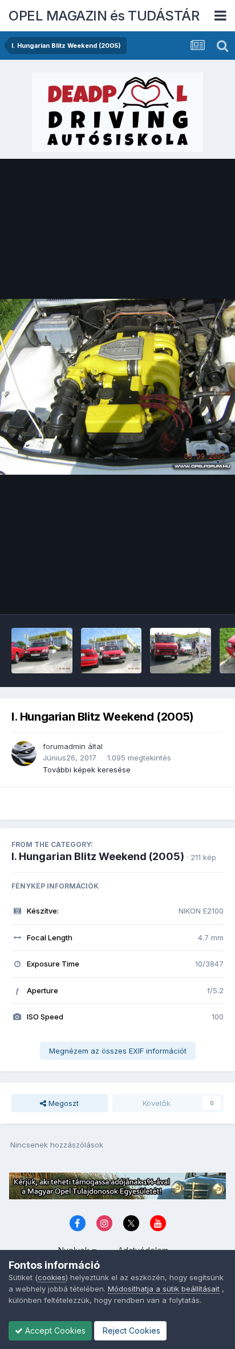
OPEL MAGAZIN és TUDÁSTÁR (104, 15)
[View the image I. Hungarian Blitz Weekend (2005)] (41, 650)
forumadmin (64, 746)
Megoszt (62, 1103)
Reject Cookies (130, 1330)
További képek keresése (87, 769)
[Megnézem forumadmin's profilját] (24, 753)
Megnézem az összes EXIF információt (118, 1050)
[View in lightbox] (117, 387)
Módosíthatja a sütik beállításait (164, 1288)
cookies (52, 1277)
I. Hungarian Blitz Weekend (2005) (97, 856)
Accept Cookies (54, 1330)
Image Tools (187, 593)
